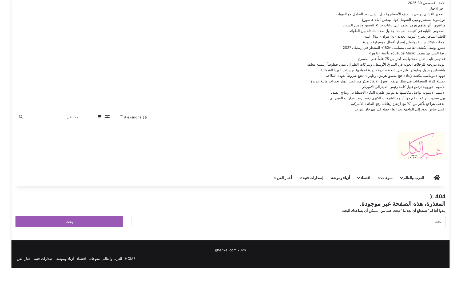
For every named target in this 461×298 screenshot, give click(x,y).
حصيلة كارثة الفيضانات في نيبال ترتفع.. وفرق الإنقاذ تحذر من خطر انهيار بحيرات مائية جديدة (378, 81)
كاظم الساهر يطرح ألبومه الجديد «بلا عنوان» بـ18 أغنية (405, 36)
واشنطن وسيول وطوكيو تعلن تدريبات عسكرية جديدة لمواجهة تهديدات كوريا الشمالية (383, 70)
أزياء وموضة (340, 177)
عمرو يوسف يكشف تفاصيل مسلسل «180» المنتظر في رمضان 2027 (394, 47)
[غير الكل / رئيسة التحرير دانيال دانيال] (422, 145)
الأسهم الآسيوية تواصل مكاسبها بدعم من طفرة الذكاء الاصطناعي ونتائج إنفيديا (388, 92)
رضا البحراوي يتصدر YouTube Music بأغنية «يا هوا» (407, 53)
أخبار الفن (284, 177)
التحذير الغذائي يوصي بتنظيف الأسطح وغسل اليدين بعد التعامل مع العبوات (391, 14)
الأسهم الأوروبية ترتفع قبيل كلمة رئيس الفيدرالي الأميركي (403, 87)
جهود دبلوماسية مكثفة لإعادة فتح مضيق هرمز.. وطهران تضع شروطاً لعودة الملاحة (386, 75)
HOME (130, 258)
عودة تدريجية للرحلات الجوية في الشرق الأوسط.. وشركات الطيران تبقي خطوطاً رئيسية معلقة (376, 64)
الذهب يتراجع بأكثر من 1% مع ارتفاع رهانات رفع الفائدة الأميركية (398, 103)
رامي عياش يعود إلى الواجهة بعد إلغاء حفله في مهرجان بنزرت (400, 109)
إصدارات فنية (313, 177)
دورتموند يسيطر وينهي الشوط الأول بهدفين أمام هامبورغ (404, 19)
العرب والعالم (413, 177)
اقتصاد (365, 177)
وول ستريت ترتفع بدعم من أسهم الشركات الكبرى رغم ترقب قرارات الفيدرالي (387, 98)
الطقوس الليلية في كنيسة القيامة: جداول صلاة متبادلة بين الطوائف (396, 31)
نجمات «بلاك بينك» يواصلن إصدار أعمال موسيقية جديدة (404, 42)
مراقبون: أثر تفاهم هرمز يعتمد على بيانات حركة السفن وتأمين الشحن (394, 25)
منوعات (387, 177)
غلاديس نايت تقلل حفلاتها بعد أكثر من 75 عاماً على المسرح (402, 59)
